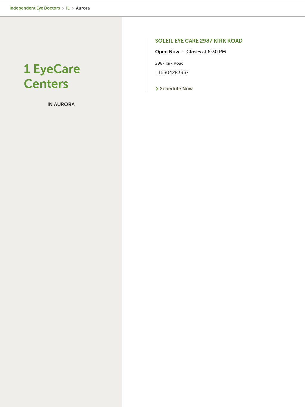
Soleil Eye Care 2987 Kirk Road (198, 41)
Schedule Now (176, 88)
